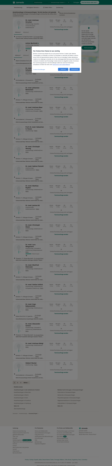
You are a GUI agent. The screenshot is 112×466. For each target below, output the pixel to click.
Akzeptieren (74, 69)
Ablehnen (63, 69)
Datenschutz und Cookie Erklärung (61, 64)
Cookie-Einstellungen (39, 69)
